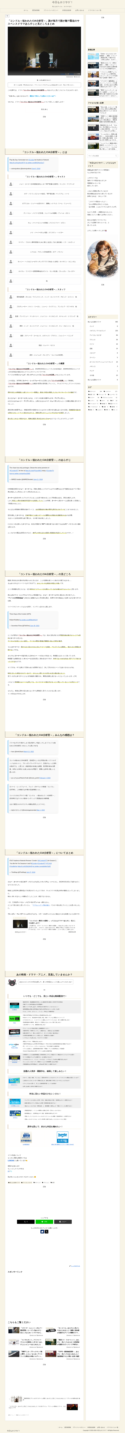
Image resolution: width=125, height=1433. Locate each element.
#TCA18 (49, 863)
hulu (14, 1022)
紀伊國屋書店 (26, 1144)
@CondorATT (14, 470)
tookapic (62, 74)
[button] (63, 1222)
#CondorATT (41, 863)
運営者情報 (67, 1427)
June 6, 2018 (36, 168)
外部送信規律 (91, 1427)
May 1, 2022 (41, 810)
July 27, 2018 (31, 872)
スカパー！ (14, 1084)
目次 (42, 109)
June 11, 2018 (38, 479)
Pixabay (71, 74)
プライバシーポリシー (79, 1427)
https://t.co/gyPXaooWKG (33, 470)
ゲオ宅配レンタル (15, 1105)
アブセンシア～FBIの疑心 (41, 905)
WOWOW (14, 1062)
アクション (46, 1182)
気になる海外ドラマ (15, 1182)
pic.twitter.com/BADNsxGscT (35, 163)
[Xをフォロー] (46, 1231)
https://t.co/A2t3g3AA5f (25, 866)
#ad (11, 473)
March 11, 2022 (29, 751)
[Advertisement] (44, 131)
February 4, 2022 (45, 778)
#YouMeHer (13, 866)
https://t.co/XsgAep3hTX (17, 163)
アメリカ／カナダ (27, 1182)
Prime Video (14, 1047)
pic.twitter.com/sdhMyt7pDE (42, 866)
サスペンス (38, 1182)
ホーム (60, 1427)
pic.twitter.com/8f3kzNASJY (29, 620)
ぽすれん (15, 1117)
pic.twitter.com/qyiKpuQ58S (21, 473)
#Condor (31, 160)
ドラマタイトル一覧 (112, 1427)
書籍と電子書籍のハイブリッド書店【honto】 (62, 1144)
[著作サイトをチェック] (42, 1231)
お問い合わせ (101, 1427)
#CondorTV (50, 470)
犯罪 (53, 1182)
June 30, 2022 (34, 625)
